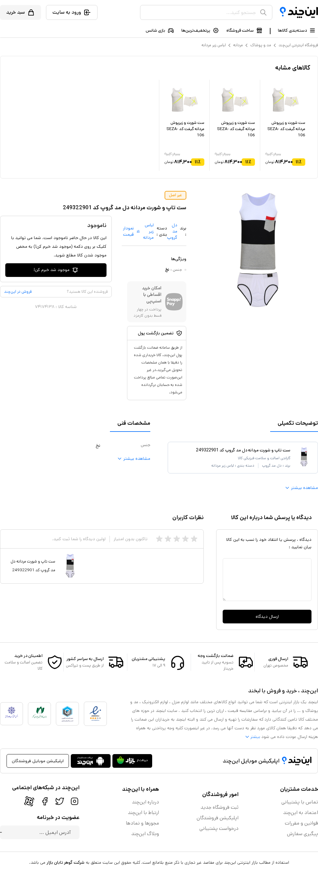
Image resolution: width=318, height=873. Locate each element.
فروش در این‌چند (18, 292)
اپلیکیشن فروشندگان (217, 817)
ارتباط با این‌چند (143, 812)
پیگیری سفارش (302, 833)
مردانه (238, 45)
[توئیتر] (60, 801)
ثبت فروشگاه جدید (219, 807)
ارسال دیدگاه (267, 616)
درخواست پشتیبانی (218, 828)
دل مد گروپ (172, 231)
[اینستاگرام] (75, 801)
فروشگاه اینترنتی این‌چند (298, 45)
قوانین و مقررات (301, 823)
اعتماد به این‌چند (300, 812)
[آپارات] (29, 801)
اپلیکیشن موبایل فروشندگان (38, 761)
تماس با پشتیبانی (299, 802)
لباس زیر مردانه (214, 45)
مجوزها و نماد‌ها (142, 823)
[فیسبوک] (45, 801)
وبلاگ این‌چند (145, 833)
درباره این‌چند (145, 802)
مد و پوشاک (260, 45)
